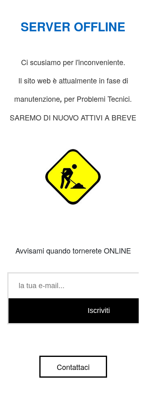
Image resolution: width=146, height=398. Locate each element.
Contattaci (73, 366)
